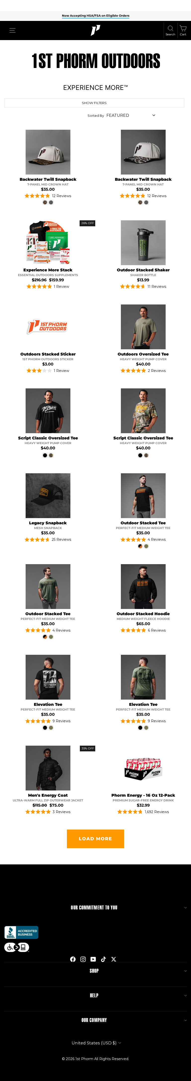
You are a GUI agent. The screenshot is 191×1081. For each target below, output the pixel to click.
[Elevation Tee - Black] (45, 727)
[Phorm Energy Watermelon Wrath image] (143, 768)
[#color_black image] (48, 410)
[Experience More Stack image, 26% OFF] (48, 242)
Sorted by (96, 116)
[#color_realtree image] (143, 410)
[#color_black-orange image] (143, 495)
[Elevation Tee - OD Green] (50, 727)
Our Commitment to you (94, 907)
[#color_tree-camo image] (48, 152)
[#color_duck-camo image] (143, 152)
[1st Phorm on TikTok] (103, 959)
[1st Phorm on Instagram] (83, 959)
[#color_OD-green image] (48, 586)
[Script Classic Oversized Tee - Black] (45, 455)
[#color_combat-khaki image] (143, 326)
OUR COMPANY (94, 1020)
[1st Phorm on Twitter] (113, 959)
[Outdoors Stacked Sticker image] (48, 326)
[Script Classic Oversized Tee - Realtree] (50, 455)
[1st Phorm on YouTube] (93, 959)
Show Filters (94, 103)
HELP (94, 995)
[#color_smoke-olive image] (143, 242)
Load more (95, 838)
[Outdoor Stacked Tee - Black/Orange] (140, 546)
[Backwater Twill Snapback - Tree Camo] (45, 202)
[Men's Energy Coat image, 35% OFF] (48, 768)
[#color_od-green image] (143, 677)
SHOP (94, 971)
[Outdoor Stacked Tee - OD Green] (146, 546)
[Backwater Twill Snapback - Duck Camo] (50, 202)
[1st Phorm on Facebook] (73, 959)
